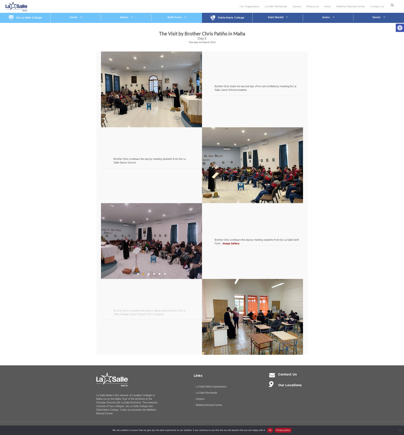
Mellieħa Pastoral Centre (350, 6)
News (327, 6)
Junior (74, 17)
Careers (296, 6)
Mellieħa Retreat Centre (209, 405)
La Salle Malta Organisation (211, 386)
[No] (400, 430)
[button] (400, 28)
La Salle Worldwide (275, 6)
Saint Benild (276, 17)
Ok (270, 430)
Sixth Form (174, 17)
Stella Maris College (231, 17)
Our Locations (290, 385)
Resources (312, 6)
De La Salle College (29, 17)
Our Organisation (250, 6)
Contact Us (377, 6)
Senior (124, 17)
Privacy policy (283, 430)
